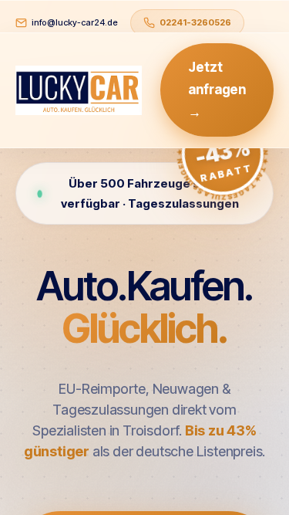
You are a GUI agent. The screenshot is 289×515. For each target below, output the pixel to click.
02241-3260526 (195, 22)
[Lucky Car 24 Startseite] (78, 90)
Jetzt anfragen (217, 89)
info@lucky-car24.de (75, 22)
